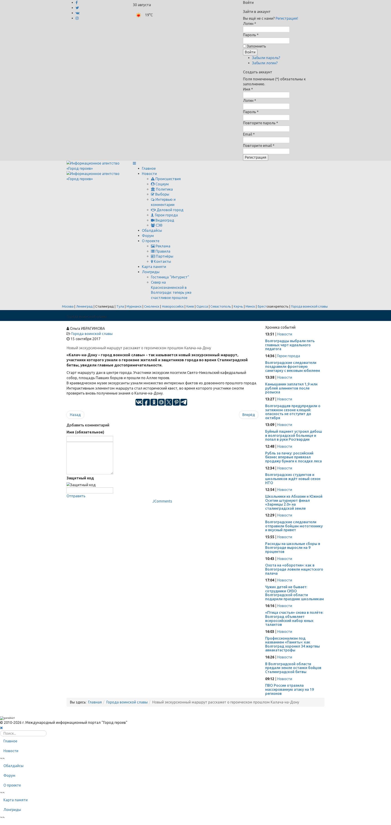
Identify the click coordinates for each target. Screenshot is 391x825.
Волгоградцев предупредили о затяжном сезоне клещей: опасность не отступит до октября (292, 412)
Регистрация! (287, 18)
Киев (190, 306)
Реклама (162, 246)
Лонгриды (151, 272)
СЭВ (158, 225)
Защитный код (80, 478)
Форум (148, 236)
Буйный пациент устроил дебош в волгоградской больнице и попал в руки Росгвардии (293, 435)
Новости (149, 174)
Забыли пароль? (266, 58)
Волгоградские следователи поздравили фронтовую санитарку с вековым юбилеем (292, 367)
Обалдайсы (152, 230)
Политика (164, 189)
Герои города (166, 215)
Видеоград (164, 220)
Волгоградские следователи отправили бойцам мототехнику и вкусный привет (294, 526)
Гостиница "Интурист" (170, 277)
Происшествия (168, 179)
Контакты (162, 261)
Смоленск (151, 306)
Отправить (76, 496)
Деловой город (170, 210)
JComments (162, 501)
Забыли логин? (265, 63)
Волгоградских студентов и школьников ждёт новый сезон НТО (292, 479)
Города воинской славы (309, 306)
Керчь (238, 306)
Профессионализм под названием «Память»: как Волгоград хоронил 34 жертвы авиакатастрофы (292, 644)
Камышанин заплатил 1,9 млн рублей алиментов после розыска (291, 388)
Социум (162, 184)
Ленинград (84, 306)
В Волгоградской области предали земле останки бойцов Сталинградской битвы (293, 668)
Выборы (161, 194)
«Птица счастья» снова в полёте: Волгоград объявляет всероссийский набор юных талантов (294, 618)
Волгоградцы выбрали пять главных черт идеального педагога (290, 345)
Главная (95, 702)
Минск (250, 306)
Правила (162, 251)
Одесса (202, 306)
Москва (68, 306)
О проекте (150, 241)
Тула (120, 306)
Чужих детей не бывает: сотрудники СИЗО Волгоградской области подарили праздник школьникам (294, 593)
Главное (149, 168)
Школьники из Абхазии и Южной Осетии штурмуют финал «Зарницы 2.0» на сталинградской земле (293, 502)
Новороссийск (173, 306)
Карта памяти (154, 267)
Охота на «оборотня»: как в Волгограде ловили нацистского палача (294, 569)
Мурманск (134, 306)
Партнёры (164, 256)
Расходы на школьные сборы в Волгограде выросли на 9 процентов (292, 548)
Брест (262, 306)
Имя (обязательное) (85, 432)
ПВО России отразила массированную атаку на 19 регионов (289, 689)
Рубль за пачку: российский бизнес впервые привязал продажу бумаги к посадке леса (293, 457)
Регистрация (255, 157)
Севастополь (220, 306)
